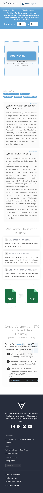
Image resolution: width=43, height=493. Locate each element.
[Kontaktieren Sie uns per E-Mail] (30, 426)
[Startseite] (21, 405)
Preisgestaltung (11, 439)
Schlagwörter (10, 461)
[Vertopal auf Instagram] (13, 426)
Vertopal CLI (10, 442)
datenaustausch (30, 97)
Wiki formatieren (11, 450)
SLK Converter (33, 152)
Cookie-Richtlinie (11, 478)
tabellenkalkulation (11, 94)
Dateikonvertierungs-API (27, 439)
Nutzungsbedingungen (13, 481)
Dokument (15, 10)
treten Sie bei (32, 64)
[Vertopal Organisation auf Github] (24, 426)
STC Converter (33, 104)
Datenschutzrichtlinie (13, 475)
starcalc (18, 97)
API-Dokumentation (12, 453)
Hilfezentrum (23, 450)
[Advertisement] (21, 35)
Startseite (6, 10)
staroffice (8, 97)
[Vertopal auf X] (18, 426)
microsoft (25, 94)
